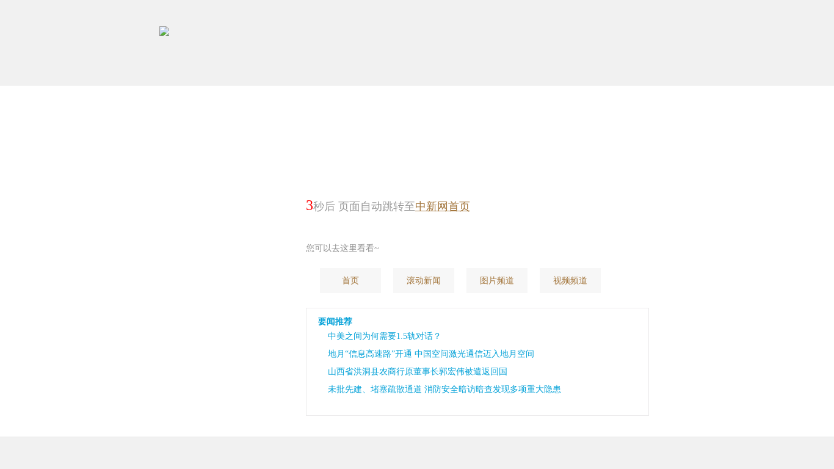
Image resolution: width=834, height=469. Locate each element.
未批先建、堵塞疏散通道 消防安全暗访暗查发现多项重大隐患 (444, 389)
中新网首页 (442, 206)
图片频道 (497, 280)
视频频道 (570, 280)
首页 (350, 280)
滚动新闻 (424, 280)
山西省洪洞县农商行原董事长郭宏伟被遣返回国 (417, 371)
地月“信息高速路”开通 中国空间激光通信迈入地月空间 (431, 353)
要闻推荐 (335, 321)
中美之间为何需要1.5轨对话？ (384, 336)
